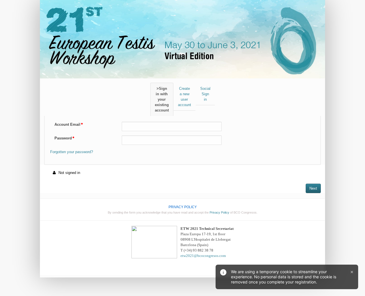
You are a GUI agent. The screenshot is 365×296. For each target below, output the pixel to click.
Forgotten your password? (71, 152)
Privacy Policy (219, 212)
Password (63, 138)
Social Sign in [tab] (205, 94)
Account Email (67, 124)
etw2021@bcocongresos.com (203, 256)
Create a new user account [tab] (184, 96)
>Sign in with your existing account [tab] (162, 99)
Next (313, 188)
